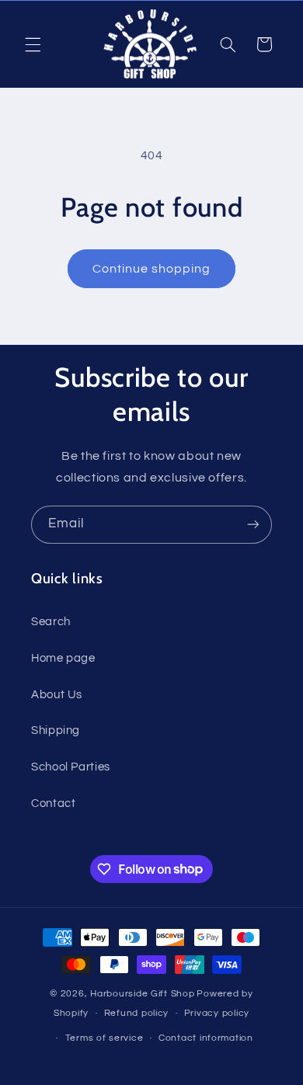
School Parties (70, 767)
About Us (56, 695)
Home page (63, 658)
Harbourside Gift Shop (142, 993)
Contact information (205, 1038)
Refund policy (136, 1013)
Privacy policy (216, 1013)
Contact (53, 803)
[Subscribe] (253, 525)
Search (51, 622)
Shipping (55, 730)
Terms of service (104, 1038)
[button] (32, 44)
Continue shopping (151, 269)
